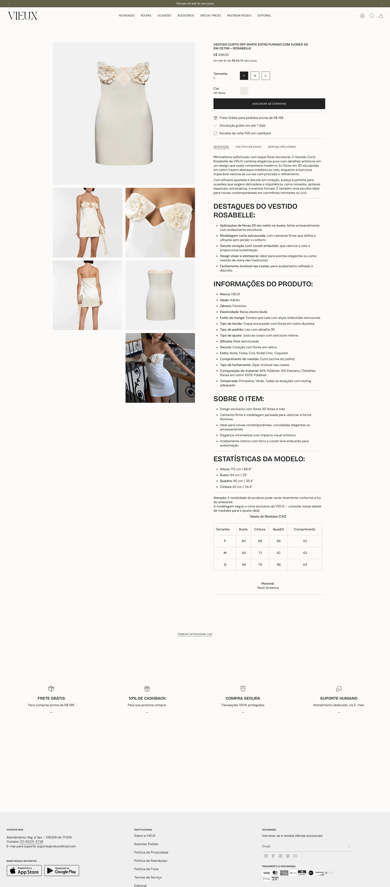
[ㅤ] (348, 846)
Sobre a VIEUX (145, 836)
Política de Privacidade (151, 852)
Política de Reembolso (150, 861)
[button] (127, 15)
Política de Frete (146, 869)
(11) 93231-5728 (31, 841)
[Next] (382, 3)
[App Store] (24, 871)
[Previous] (8, 3)
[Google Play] (61, 871)
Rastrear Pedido (146, 844)
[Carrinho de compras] (381, 15)
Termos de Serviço (148, 877)
